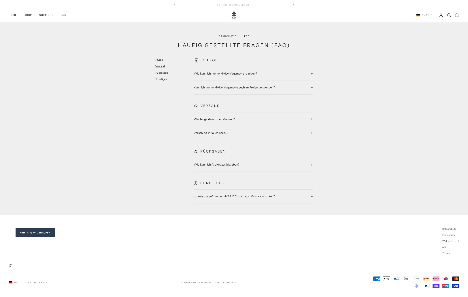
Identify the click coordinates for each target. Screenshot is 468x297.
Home (13, 15)
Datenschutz (449, 229)
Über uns (46, 15)
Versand (160, 66)
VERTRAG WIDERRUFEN (35, 232)
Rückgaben (161, 73)
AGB (444, 247)
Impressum (448, 235)
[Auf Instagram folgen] (10, 266)
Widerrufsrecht (450, 241)
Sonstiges (161, 79)
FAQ (63, 15)
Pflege (159, 60)
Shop (28, 15)
